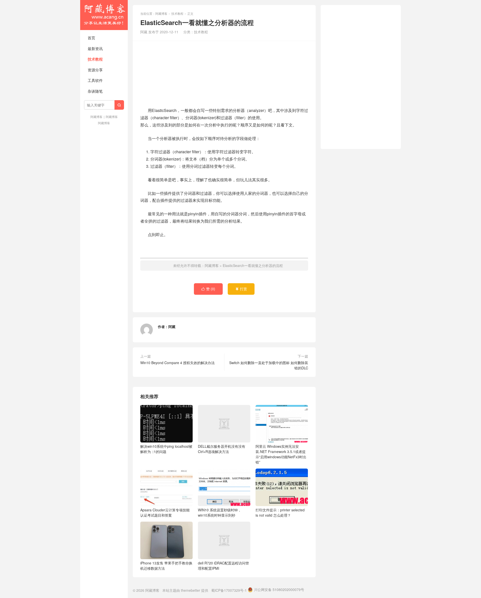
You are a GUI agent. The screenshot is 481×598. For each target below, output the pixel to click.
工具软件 (95, 80)
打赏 (241, 288)
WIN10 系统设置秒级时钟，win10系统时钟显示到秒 (219, 512)
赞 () (208, 288)
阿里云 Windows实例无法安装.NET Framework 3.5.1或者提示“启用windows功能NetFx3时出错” (281, 454)
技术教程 (95, 59)
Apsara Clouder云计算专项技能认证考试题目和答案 (165, 512)
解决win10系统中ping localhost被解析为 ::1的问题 (166, 449)
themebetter (190, 590)
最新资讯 (95, 48)
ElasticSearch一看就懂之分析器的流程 (253, 265)
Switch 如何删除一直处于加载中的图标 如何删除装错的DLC (268, 365)
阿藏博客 (104, 15)
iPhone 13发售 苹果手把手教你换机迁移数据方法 (166, 565)
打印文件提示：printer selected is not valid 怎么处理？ (280, 512)
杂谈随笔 (95, 91)
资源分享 (95, 69)
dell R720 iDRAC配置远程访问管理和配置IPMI (223, 565)
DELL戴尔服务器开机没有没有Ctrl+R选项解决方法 (221, 449)
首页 (91, 37)
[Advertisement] (224, 73)
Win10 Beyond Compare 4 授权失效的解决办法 (177, 362)
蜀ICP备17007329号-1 (229, 590)
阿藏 (171, 326)
